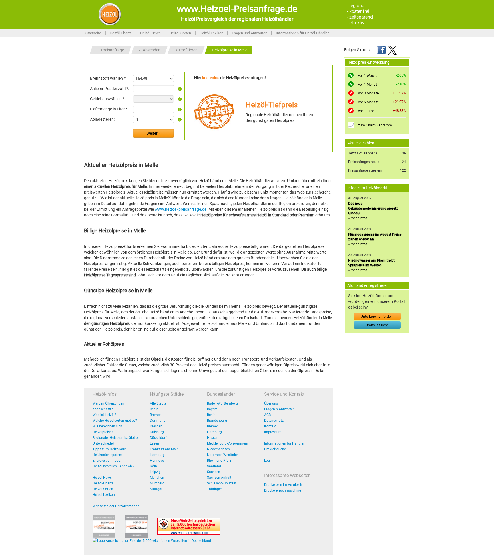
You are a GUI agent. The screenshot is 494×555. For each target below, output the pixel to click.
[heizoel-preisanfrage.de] (109, 14)
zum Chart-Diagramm (375, 125)
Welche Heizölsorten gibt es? (115, 421)
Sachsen (213, 472)
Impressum (273, 432)
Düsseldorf (158, 438)
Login (268, 460)
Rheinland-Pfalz (219, 460)
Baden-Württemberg (222, 403)
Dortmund (158, 421)
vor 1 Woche (367, 76)
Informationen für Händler (284, 443)
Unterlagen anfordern (377, 317)
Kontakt (270, 426)
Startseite (93, 33)
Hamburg (157, 455)
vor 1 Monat (367, 85)
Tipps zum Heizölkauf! (110, 449)
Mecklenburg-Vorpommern (227, 443)
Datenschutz (274, 421)
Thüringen (215, 489)
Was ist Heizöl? (104, 415)
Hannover (157, 460)
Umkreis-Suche (377, 325)
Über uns (271, 403)
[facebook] (381, 49)
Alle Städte (158, 403)
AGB (267, 415)
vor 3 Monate (368, 93)
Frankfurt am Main (164, 449)
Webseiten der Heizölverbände (116, 506)
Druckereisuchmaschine (282, 490)
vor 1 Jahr (366, 111)
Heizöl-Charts (121, 33)
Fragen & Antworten (279, 409)
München (157, 478)
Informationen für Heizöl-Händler (302, 33)
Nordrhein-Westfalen (223, 455)
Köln (153, 466)
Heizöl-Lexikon (211, 33)
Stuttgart (157, 489)
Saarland (214, 466)
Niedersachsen (218, 449)
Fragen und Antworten (249, 33)
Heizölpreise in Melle (229, 50)
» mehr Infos (357, 218)
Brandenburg (217, 421)
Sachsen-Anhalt (219, 478)
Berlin (154, 409)
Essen (154, 443)
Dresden (156, 426)
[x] (392, 49)
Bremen (156, 415)
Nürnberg (157, 483)
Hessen (212, 438)
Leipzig (155, 472)
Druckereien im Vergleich (283, 485)
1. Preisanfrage (110, 50)
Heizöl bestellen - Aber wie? (113, 466)
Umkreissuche (275, 449)
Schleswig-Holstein (221, 483)
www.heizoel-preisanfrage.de (180, 209)
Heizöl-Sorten (180, 33)
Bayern (212, 409)
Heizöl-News (150, 33)
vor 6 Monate (368, 102)
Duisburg (157, 432)
